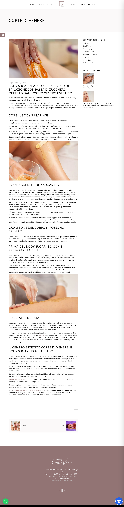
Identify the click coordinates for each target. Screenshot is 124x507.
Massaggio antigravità (90, 86)
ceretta (41, 335)
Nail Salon (86, 43)
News (16, 83)
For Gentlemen (87, 60)
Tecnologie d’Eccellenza (90, 54)
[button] (6, 501)
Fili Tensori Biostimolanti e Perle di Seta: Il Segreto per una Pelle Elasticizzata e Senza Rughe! (98, 104)
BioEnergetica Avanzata (90, 63)
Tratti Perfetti (87, 46)
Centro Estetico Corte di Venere (27, 390)
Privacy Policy (56, 481)
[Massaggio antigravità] (88, 78)
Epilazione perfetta (88, 49)
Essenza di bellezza (88, 52)
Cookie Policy (68, 481)
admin (24, 83)
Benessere (86, 57)
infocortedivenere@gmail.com (64, 476)
